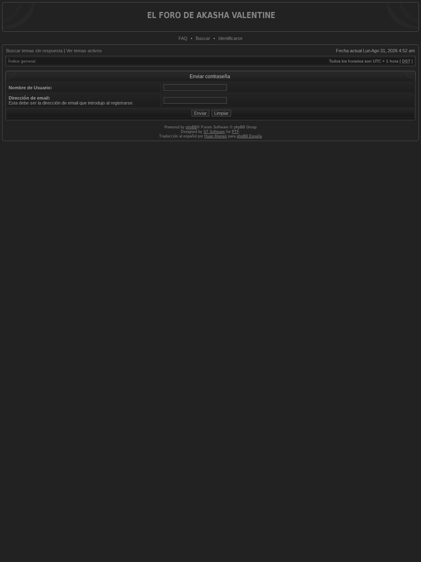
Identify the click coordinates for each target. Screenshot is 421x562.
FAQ (182, 38)
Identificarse (230, 38)
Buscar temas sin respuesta (34, 50)
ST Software (214, 132)
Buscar (203, 38)
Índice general (21, 61)
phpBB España (249, 136)
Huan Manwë (215, 136)
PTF (235, 132)
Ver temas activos (84, 50)
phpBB (191, 127)
